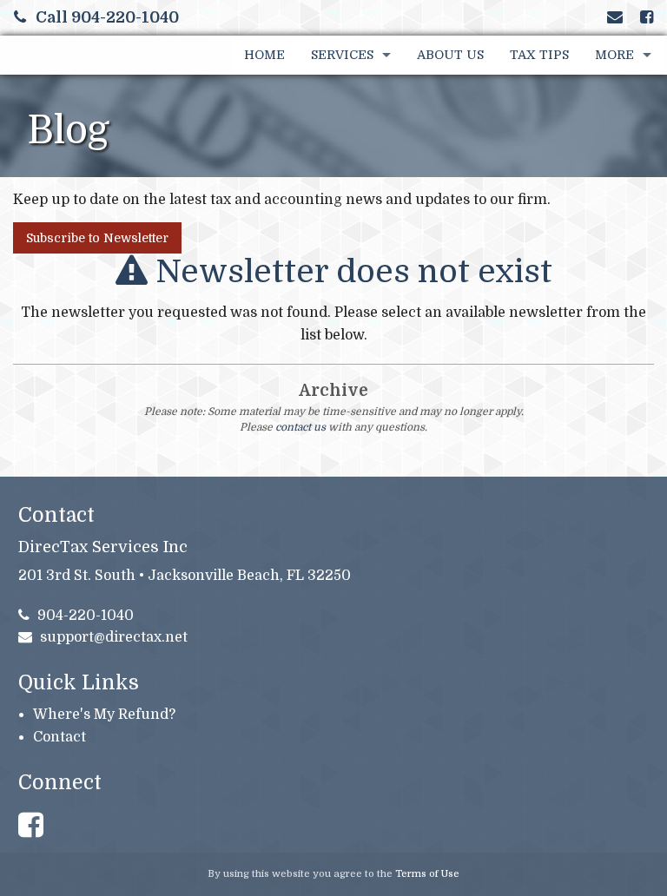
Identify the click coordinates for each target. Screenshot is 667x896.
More (614, 55)
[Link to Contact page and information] (615, 17)
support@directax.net (114, 637)
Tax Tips (539, 55)
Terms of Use (427, 874)
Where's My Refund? (104, 714)
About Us (450, 55)
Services (342, 55)
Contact (59, 737)
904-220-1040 (85, 615)
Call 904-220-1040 (107, 17)
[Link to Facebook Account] (646, 17)
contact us (300, 427)
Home (264, 55)
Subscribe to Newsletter (97, 238)
